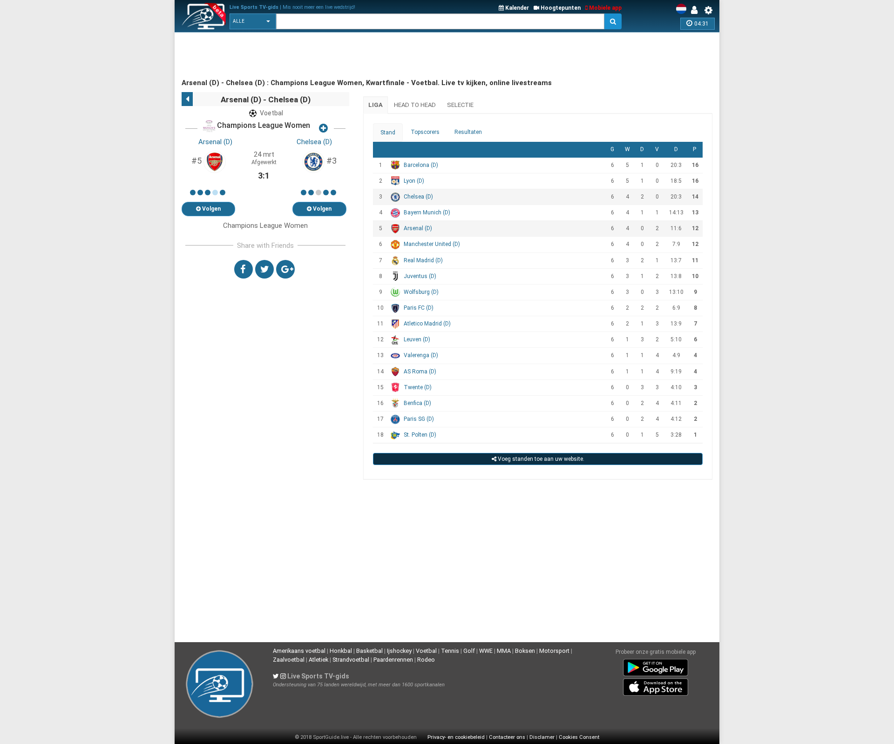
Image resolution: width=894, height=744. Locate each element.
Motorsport (554, 650)
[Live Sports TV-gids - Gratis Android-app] (655, 666)
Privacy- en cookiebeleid (456, 737)
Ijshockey (399, 650)
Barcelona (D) (421, 165)
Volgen (211, 209)
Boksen (525, 650)
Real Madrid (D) (423, 260)
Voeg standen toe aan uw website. (540, 459)
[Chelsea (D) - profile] (313, 161)
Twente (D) (418, 387)
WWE (486, 650)
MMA (504, 650)
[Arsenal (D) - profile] (214, 161)
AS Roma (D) (420, 371)
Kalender (516, 8)
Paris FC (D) (418, 308)
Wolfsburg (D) (421, 292)
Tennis (450, 650)
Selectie (460, 104)
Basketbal (369, 650)
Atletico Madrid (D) (427, 323)
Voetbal (426, 650)
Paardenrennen (393, 659)
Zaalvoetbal (289, 659)
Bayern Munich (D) (427, 212)
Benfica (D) (417, 403)
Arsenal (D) (215, 142)
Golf (469, 650)
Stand (387, 132)
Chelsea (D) (314, 142)
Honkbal (341, 650)
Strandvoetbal (350, 659)
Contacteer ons (507, 737)
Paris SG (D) (419, 419)
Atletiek (318, 659)
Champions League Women (262, 125)
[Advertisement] (351, 56)
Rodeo (426, 659)
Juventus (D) (420, 276)
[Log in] (696, 10)
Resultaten (468, 132)
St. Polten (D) (420, 435)
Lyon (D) (414, 181)
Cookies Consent (579, 737)
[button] (253, 21)
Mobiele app (605, 8)
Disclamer (542, 737)
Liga (375, 104)
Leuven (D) (417, 339)
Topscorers (425, 132)
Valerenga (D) (421, 355)
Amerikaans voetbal (299, 650)
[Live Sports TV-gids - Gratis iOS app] (655, 685)
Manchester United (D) (432, 244)
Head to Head (415, 104)
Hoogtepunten (560, 8)
